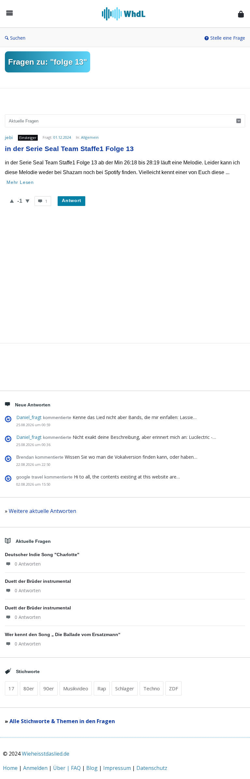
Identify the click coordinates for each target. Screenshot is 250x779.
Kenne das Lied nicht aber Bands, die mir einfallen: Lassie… (135, 417)
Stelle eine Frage (227, 38)
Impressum (117, 768)
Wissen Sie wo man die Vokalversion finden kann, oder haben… (131, 457)
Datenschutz (151, 768)
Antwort (71, 200)
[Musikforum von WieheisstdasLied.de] (127, 14)
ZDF (173, 688)
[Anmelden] (241, 14)
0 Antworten (28, 564)
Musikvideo (75, 688)
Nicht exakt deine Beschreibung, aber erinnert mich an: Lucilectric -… (144, 437)
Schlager (124, 688)
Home (11, 768)
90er (48, 688)
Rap (101, 688)
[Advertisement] (125, 282)
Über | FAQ (67, 768)
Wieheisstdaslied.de (45, 753)
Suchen (17, 38)
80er (28, 688)
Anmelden (36, 768)
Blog (92, 768)
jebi (9, 137)
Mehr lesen (20, 182)
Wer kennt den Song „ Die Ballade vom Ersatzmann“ (62, 634)
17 (11, 688)
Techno (151, 688)
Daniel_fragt (29, 417)
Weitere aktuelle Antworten (42, 511)
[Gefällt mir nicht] (27, 201)
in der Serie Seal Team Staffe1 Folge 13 (69, 148)
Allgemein (90, 137)
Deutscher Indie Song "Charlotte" (42, 554)
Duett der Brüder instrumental (38, 581)
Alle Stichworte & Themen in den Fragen (62, 721)
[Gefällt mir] (12, 201)
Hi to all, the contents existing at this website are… (127, 477)
